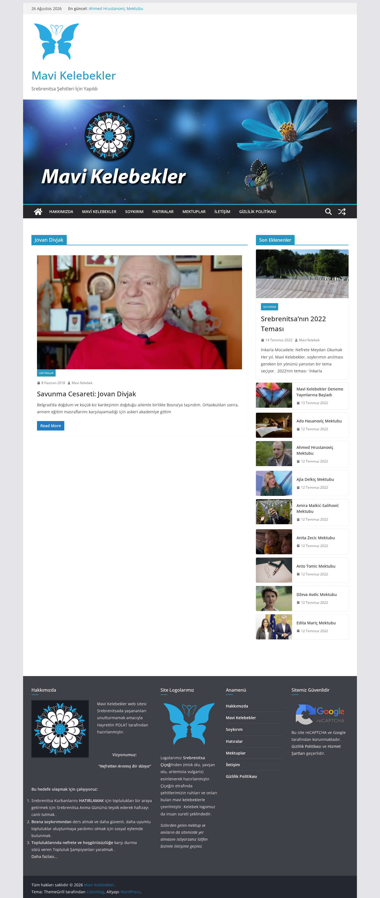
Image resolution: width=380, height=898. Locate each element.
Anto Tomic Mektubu (316, 566)
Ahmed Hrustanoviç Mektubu (315, 450)
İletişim (222, 211)
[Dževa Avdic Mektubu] (274, 598)
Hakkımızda (61, 211)
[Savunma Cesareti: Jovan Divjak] (139, 312)
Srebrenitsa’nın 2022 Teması (293, 323)
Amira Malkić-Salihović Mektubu (318, 508)
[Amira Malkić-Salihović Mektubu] (274, 512)
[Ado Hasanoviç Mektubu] (274, 425)
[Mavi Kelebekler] (38, 211)
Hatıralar (163, 211)
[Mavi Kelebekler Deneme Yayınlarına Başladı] (274, 396)
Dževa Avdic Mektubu (317, 594)
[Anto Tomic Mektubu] (274, 570)
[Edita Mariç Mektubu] (274, 626)
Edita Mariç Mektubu (316, 622)
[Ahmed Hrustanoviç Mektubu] (274, 454)
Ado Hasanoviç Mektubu (111, 6)
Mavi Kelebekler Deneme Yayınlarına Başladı (320, 391)
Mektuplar (194, 211)
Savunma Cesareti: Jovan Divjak (86, 393)
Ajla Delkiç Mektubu (315, 479)
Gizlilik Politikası (257, 211)
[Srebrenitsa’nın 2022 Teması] (302, 273)
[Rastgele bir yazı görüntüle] (342, 211)
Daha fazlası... (44, 856)
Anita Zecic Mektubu (316, 537)
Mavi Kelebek (82, 382)
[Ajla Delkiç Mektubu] (274, 483)
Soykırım (134, 211)
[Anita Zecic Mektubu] (274, 541)
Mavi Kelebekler (73, 75)
